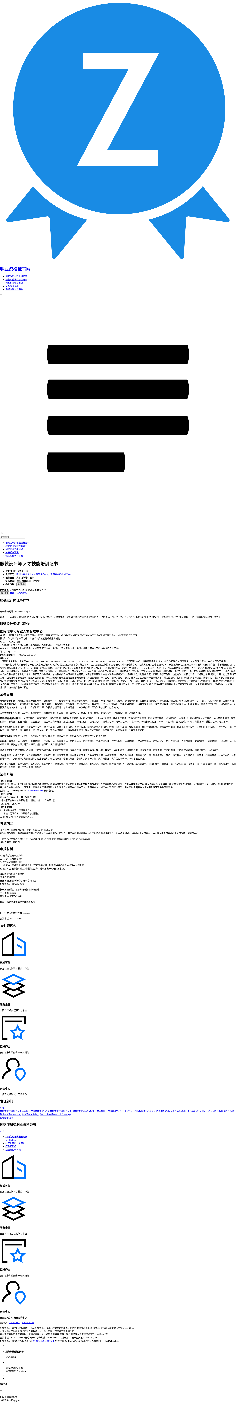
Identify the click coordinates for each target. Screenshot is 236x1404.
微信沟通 (21, 584)
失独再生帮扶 (14, 1323)
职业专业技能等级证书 (16, 279)
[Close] (1, 1390)
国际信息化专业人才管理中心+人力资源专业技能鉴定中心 (44, 574)
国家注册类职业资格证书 (17, 276)
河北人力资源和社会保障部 (214, 1111)
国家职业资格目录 (14, 283)
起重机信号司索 (13, 1150)
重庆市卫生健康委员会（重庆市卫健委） (71, 1111)
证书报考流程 (12, 286)
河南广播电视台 (161, 1111)
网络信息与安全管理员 (16, 1136)
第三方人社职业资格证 (105, 1111)
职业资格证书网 (28, 1323)
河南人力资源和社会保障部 (184, 1111)
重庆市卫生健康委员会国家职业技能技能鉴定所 (24, 1111)
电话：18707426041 (19, 593)
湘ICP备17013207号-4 (43, 1341)
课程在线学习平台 (14, 289)
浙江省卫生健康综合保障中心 (135, 1111)
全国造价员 (10, 1140)
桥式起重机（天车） (15, 1143)
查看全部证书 (6, 1118)
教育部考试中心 (30, 1114)
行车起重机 (10, 1146)
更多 (2, 1108)
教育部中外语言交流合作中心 (55, 1114)
